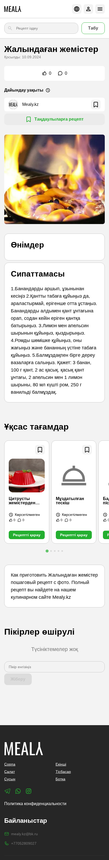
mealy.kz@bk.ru (24, 834)
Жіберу (18, 679)
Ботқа (60, 779)
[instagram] (28, 791)
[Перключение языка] (76, 9)
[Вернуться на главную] (12, 9)
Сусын (9, 779)
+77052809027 (24, 843)
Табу (93, 28)
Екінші (61, 764)
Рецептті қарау (26, 535)
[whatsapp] (18, 791)
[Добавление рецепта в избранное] (40, 449)
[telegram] (7, 791)
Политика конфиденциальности (35, 803)
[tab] (47, 550)
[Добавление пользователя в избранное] (96, 104)
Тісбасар (63, 771)
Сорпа (9, 764)
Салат (9, 771)
